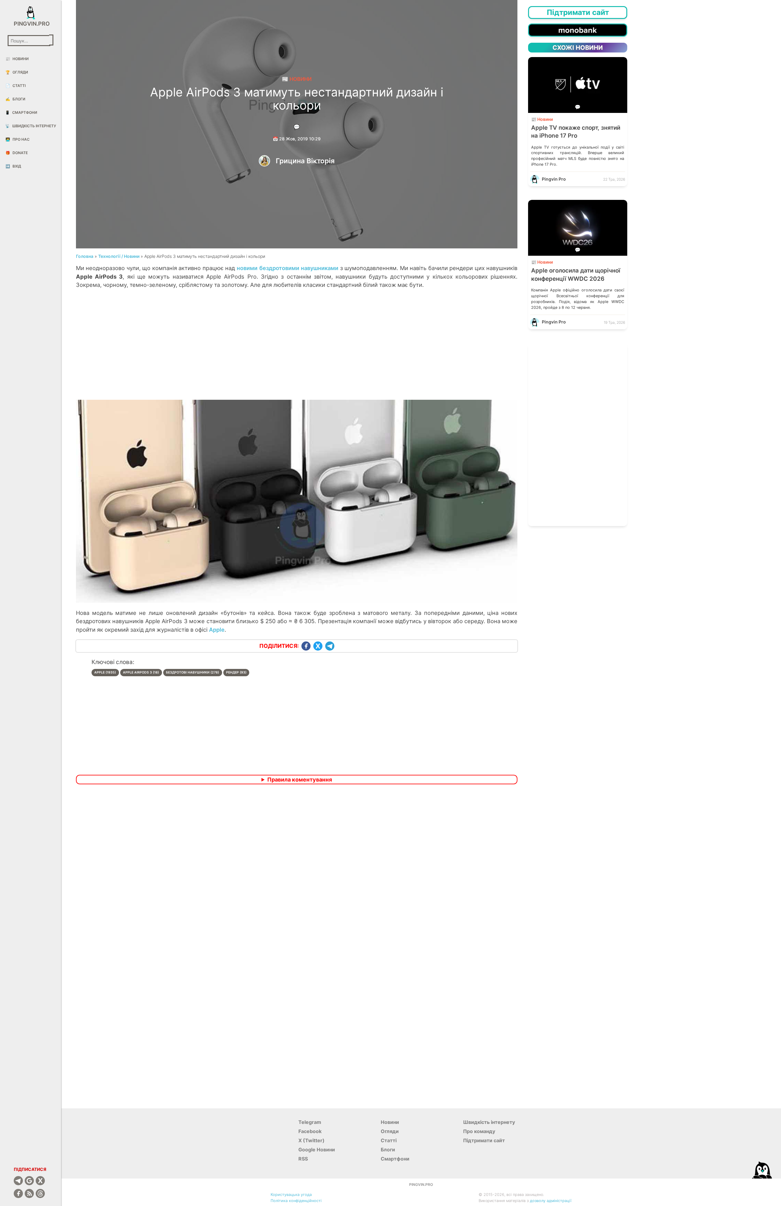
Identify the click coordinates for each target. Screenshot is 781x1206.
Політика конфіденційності (296, 1200)
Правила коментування (299, 779)
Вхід (13, 166)
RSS (303, 1159)
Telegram (309, 1122)
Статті (15, 85)
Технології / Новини (118, 256)
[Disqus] (297, 869)
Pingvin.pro (30, 23)
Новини (17, 58)
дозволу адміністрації (550, 1200)
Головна (84, 256)
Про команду (479, 1131)
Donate (16, 152)
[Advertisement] (297, 350)
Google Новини (316, 1149)
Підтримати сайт (484, 1140)
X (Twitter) (311, 1140)
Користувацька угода (291, 1194)
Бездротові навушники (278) (192, 672)
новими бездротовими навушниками (287, 268)
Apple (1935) (105, 672)
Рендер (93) (236, 672)
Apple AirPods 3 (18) (141, 672)
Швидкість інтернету (30, 126)
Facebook (310, 1131)
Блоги (15, 99)
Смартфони (21, 112)
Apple (217, 629)
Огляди (16, 72)
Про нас (17, 139)
